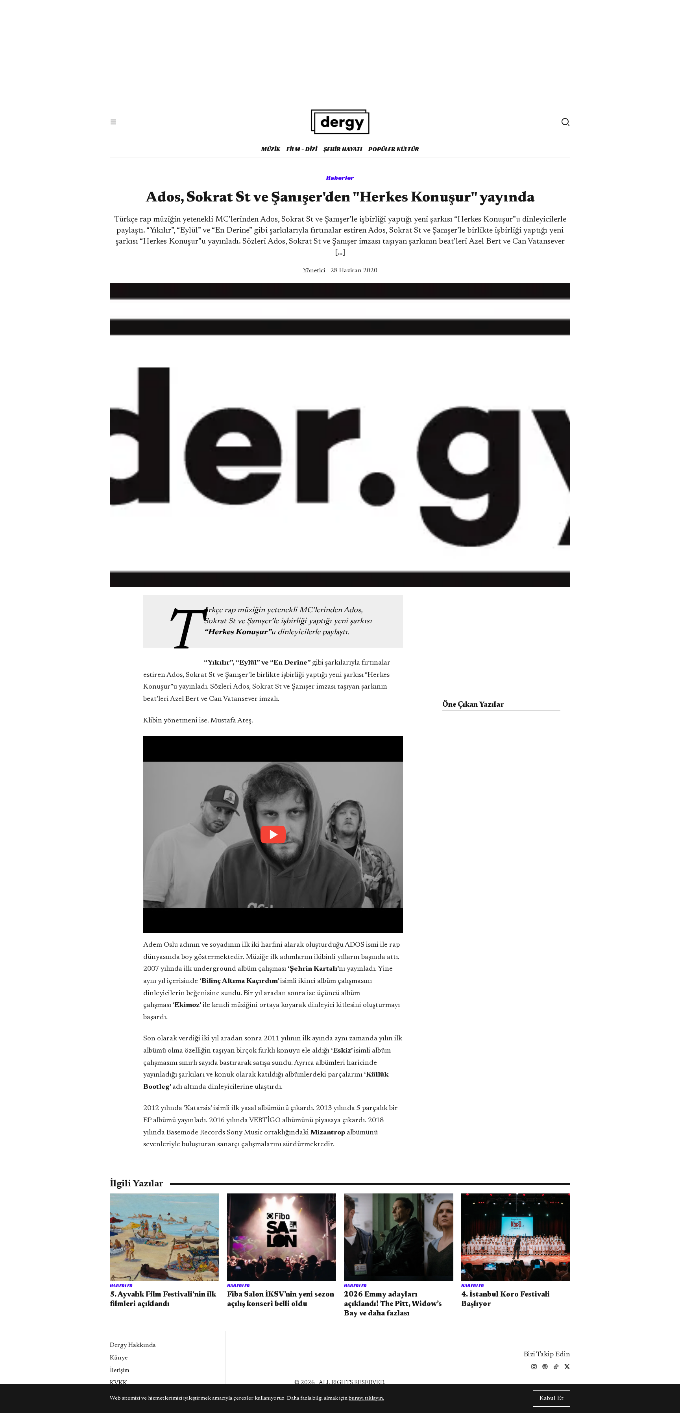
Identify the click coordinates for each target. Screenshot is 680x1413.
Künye (119, 1358)
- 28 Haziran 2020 (340, 271)
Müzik (270, 149)
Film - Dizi (301, 149)
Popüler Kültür (393, 149)
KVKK (118, 1383)
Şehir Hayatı (342, 149)
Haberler (340, 178)
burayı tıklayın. (366, 1398)
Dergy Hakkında (133, 1345)
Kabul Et (552, 1398)
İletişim (119, 1370)
